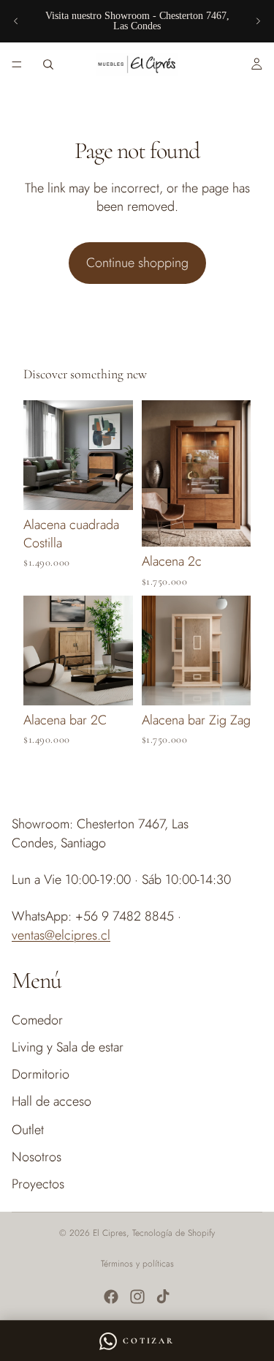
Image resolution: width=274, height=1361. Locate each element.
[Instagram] (137, 1296)
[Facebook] (111, 1296)
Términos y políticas (137, 1263)
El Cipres (109, 1233)
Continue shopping (137, 262)
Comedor (37, 1019)
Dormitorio (40, 1074)
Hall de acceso (51, 1101)
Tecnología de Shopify (173, 1233)
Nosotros (36, 1156)
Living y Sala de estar (67, 1047)
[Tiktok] (163, 1296)
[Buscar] (48, 64)
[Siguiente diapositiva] (258, 21)
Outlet (28, 1129)
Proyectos (38, 1183)
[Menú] (17, 64)
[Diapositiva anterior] (16, 21)
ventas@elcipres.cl (61, 934)
